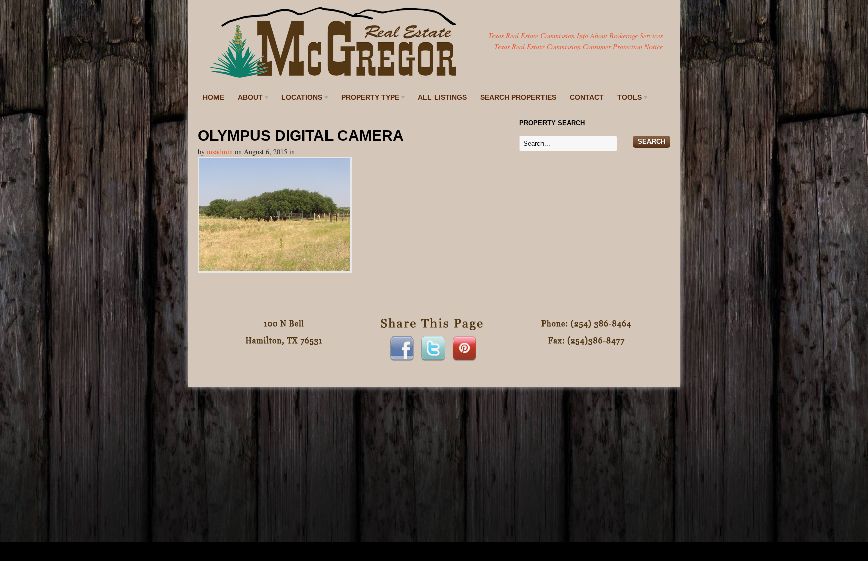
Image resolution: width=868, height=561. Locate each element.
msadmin (220, 151)
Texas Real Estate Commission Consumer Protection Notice (578, 46)
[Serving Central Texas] (333, 76)
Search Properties (518, 97)
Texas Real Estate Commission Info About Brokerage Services (575, 35)
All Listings (442, 97)
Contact (587, 97)
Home (213, 97)
